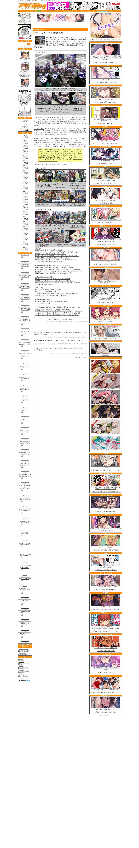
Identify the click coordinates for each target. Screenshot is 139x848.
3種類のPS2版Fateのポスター (77, 131)
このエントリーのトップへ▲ (79, 357)
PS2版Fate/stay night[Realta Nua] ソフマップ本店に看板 (52, 265)
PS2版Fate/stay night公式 (43, 299)
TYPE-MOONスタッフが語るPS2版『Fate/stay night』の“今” (53, 311)
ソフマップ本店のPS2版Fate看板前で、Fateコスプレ (51, 261)
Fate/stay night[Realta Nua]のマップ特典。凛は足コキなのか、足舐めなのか (58, 269)
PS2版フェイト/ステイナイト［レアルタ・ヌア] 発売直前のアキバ (55, 259)
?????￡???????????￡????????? (57, 353)
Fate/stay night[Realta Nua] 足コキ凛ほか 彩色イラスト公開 (54, 267)
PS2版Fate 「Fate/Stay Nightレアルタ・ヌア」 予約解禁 (52, 279)
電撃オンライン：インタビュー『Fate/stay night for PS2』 (52, 309)
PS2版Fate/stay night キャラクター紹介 (47, 301)
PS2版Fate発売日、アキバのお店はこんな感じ (49, 250)
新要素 (66, 142)
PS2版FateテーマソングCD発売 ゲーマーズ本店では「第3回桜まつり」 (57, 256)
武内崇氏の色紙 (77, 43)
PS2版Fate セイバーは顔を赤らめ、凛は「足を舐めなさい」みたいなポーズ (58, 271)
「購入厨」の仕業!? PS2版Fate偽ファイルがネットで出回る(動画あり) (56, 293)
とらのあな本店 (44, 90)
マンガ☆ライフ (74, 307)
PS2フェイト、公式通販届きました (45, 291)
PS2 (83, 321)
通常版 (45, 142)
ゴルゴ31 (78, 311)
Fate (86, 321)
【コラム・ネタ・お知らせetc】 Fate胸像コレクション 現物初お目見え (57, 315)
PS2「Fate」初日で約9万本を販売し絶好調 (48, 290)
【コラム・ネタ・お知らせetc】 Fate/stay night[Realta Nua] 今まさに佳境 (57, 313)
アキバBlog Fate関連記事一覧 (44, 284)
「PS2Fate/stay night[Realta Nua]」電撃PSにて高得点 (51, 307)
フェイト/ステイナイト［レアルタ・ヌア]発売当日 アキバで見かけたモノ (57, 252)
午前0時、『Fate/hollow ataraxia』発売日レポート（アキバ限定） (54, 281)
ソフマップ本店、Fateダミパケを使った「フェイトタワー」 (53, 258)
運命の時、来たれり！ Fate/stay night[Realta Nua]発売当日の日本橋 (51, 343)
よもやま (76, 321)
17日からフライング (60, 37)
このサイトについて (55, 319)
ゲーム (80, 321)
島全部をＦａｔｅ (54, 134)
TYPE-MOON (58, 138)
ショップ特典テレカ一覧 (42, 303)
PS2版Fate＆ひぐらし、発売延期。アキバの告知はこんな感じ (53, 273)
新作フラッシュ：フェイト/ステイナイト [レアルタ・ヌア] (53, 295)
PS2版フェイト (38, 138)
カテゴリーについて (68, 319)
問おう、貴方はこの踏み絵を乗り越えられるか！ (51, 337)
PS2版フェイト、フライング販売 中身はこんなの (50, 164)
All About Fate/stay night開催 (44, 277)
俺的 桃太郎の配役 (60, 188)
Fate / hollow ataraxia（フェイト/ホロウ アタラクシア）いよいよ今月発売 (57, 283)
